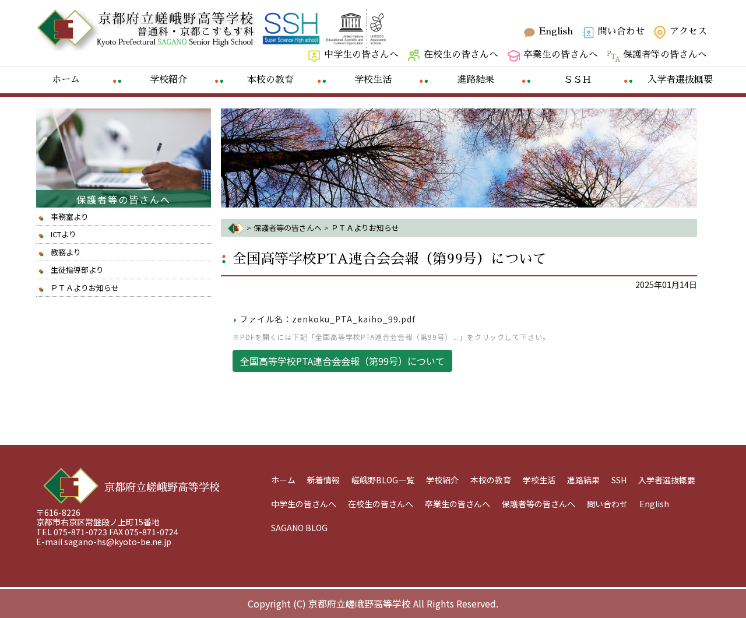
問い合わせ (621, 31)
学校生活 (539, 480)
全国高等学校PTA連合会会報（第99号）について (390, 259)
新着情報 (323, 480)
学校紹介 (442, 480)
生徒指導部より (77, 269)
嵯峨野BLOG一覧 (382, 480)
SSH (619, 480)
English (556, 31)
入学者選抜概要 (666, 480)
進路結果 (583, 480)
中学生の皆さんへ (361, 54)
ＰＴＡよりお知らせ (85, 287)
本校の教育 (490, 480)
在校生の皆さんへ (461, 54)
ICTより (63, 234)
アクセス (688, 31)
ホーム (283, 480)
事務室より (70, 216)
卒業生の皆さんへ (560, 54)
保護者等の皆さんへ (665, 54)
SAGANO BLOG (299, 527)
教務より (66, 252)
